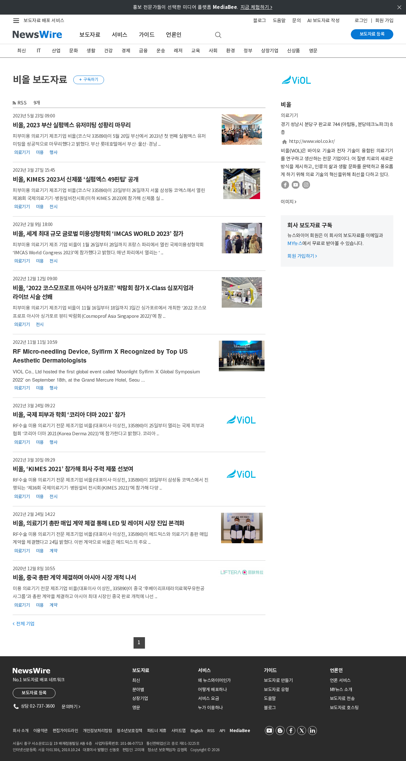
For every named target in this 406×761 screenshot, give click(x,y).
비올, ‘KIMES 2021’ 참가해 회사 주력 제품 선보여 (73, 469)
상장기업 (269, 51)
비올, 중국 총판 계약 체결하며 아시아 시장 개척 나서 (74, 577)
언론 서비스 (340, 680)
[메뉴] (17, 21)
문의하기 (71, 707)
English (197, 730)
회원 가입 (384, 20)
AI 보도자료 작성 (323, 20)
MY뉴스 (294, 243)
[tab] (163, 670)
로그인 (361, 20)
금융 (143, 51)
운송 (160, 51)
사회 (213, 51)
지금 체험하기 (256, 7)
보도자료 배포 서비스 (43, 20)
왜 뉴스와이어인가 (214, 680)
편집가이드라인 (65, 730)
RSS (22, 103)
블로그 (259, 20)
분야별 (138, 689)
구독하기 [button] (88, 79)
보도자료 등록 (372, 34)
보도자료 (89, 34)
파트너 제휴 (157, 730)
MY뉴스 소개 (341, 689)
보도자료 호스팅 (344, 708)
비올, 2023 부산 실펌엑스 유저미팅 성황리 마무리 (72, 125)
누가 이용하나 (210, 708)
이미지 (287, 202)
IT (39, 51)
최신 (21, 51)
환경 (230, 51)
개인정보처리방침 (97, 730)
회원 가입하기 (302, 256)
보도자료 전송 (342, 698)
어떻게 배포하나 (212, 689)
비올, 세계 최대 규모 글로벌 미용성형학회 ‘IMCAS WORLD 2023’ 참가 (98, 233)
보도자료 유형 (276, 689)
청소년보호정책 (129, 730)
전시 (53, 207)
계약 (53, 550)
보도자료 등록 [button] (34, 693)
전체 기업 (24, 624)
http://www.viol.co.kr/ (312, 141)
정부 (248, 51)
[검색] (218, 35)
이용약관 (40, 730)
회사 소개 (21, 730)
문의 (296, 20)
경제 (125, 51)
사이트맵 (178, 730)
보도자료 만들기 (278, 680)
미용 (40, 152)
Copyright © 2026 (205, 749)
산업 (56, 51)
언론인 (174, 34)
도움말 (279, 20)
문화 (73, 51)
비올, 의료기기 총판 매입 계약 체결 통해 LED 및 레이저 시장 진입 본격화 (98, 523)
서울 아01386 (49, 749)
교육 (195, 51)
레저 (178, 51)
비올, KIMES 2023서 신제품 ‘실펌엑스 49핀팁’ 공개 (75, 179)
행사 (53, 152)
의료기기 (22, 152)
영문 (313, 51)
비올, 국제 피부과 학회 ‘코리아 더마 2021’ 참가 (69, 414)
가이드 (147, 34)
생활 (91, 51)
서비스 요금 (208, 698)
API (222, 730)
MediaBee (240, 730)
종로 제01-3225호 (185, 743)
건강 (108, 51)
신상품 (293, 51)
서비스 (120, 34)
